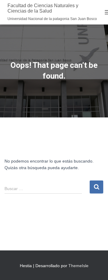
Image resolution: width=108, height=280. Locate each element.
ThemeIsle (78, 265)
